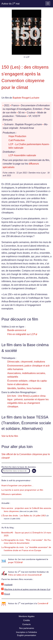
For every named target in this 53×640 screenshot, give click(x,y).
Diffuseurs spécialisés (11, 494)
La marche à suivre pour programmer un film (22, 490)
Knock (7, 594)
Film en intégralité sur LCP (21, 334)
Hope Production (17, 136)
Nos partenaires (26, 628)
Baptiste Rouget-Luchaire (26, 97)
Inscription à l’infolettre (26, 632)
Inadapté (8, 585)
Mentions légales (26, 616)
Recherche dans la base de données (18, 467)
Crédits (26, 620)
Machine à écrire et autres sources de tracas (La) (27, 589)
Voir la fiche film (9, 436)
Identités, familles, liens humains (24, 388)
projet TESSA (14, 562)
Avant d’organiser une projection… (17, 485)
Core (42, 603)
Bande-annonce (15, 330)
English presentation (26, 635)
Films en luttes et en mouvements (24, 575)
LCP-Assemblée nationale (22, 155)
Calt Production (17, 140)
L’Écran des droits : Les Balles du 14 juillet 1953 (23, 515)
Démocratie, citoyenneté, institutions (26, 361)
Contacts (26, 624)
